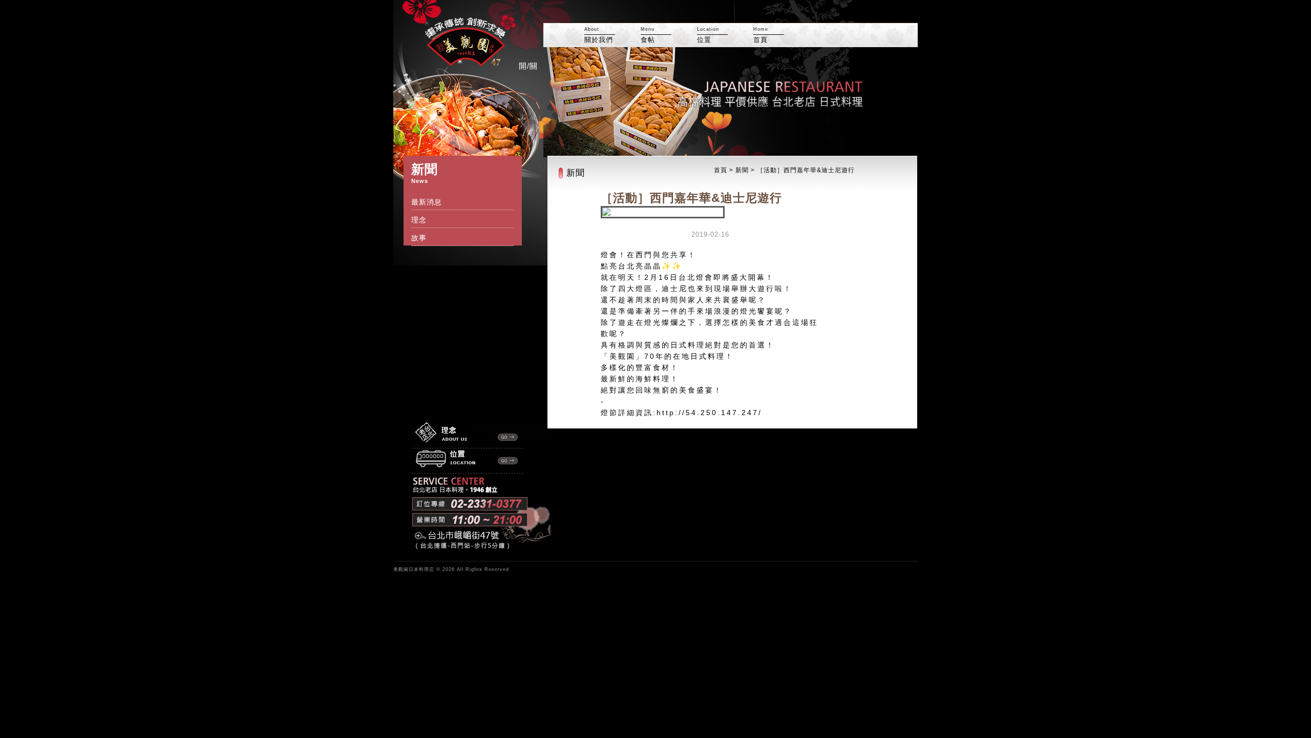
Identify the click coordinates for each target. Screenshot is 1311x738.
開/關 (528, 65)
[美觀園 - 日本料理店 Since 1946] (454, 65)
